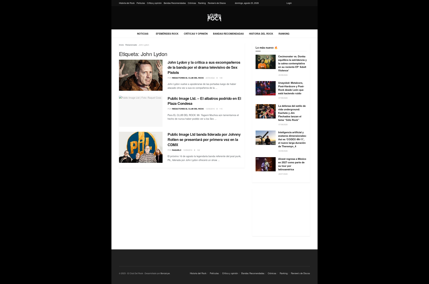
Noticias (142, 33)
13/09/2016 (210, 108)
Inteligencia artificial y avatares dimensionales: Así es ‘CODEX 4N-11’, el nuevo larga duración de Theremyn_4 (292, 139)
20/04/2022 (210, 77)
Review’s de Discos (217, 3)
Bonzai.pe (165, 273)
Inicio (121, 44)
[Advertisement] (281, 212)
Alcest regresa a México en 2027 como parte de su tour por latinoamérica (292, 164)
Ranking (202, 3)
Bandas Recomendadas (175, 3)
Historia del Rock (127, 3)
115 (220, 108)
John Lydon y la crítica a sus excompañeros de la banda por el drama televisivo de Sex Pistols (204, 67)
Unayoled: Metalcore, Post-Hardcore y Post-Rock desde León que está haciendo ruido (291, 88)
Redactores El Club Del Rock (188, 78)
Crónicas (192, 3)
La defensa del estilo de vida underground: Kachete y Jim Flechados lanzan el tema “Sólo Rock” (292, 113)
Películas (141, 3)
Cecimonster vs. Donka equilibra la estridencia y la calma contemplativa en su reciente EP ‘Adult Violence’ (292, 63)
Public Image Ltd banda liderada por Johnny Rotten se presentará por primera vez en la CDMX (204, 139)
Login (289, 3)
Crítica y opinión (154, 3)
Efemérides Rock (167, 33)
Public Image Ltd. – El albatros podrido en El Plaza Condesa (204, 101)
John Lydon (144, 44)
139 (220, 77)
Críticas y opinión (196, 33)
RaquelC (176, 150)
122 (198, 150)
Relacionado (131, 44)
